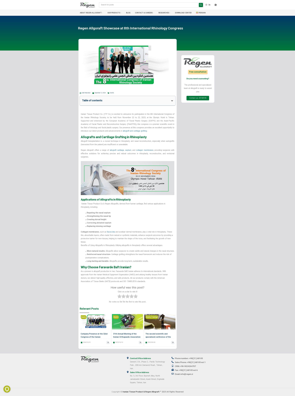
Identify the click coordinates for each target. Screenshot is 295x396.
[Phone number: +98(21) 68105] (173, 358)
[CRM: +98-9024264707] (173, 366)
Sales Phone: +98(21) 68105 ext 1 (190, 362)
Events (112, 93)
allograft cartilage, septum (120, 150)
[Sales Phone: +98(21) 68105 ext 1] (173, 362)
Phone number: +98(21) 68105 (189, 358)
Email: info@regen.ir (184, 374)
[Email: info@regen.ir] (173, 374)
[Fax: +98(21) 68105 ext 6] (173, 370)
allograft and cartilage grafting (135, 131)
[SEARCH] (201, 5)
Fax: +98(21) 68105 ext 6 (186, 370)
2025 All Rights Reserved (153, 391)
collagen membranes (144, 150)
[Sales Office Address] (128, 372)
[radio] (119, 297)
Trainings (154, 317)
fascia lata (111, 232)
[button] (172, 101)
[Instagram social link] (206, 5)
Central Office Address (140, 358)
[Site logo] (87, 4)
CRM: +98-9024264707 (185, 366)
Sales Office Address (139, 372)
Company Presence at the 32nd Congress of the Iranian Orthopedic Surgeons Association (95, 337)
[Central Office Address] (128, 358)
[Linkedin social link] (209, 5)
